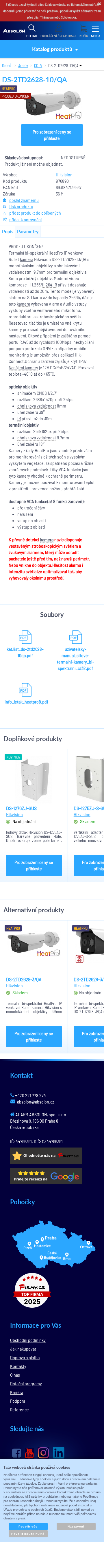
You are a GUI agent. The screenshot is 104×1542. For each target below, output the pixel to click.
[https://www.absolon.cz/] (14, 31)
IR (55, 284)
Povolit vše (28, 1526)
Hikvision (64, 174)
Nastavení (76, 1526)
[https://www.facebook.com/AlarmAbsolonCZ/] (16, 1453)
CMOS (42, 393)
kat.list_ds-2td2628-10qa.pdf (25, 652)
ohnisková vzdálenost (36, 405)
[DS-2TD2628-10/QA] (52, 105)
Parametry (27, 231)
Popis (7, 231)
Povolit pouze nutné (28, 1533)
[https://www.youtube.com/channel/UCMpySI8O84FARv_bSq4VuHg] (29, 1453)
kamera (26, 259)
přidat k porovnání (25, 219)
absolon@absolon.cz (35, 1101)
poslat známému (24, 200)
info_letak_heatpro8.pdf (25, 701)
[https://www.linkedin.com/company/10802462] (58, 1453)
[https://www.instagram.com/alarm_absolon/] (43, 1453)
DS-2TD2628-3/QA (24, 979)
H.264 (47, 284)
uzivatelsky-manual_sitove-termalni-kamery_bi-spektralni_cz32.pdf (75, 658)
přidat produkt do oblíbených (35, 212)
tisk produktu (21, 206)
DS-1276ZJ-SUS (21, 808)
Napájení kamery (23, 367)
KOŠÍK (83, 36)
